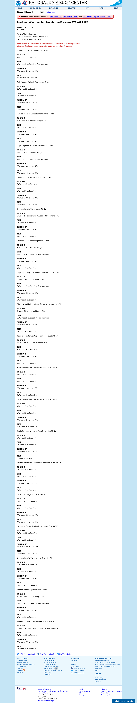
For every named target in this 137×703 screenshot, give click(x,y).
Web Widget (20, 672)
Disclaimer (82, 689)
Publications (47, 674)
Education (72, 8)
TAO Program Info (49, 661)
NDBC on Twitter (66, 654)
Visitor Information (100, 680)
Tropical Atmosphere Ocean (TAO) (105, 666)
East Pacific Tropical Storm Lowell (97, 16)
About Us (97, 676)
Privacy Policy (105, 689)
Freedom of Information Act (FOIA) (111, 691)
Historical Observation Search (25, 664)
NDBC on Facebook (27, 654)
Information (54, 8)
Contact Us (98, 682)
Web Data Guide (49, 668)
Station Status (48, 672)
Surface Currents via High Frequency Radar (107, 664)
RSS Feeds (20, 670)
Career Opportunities (107, 695)
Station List (50, 12)
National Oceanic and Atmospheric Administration (53, 691)
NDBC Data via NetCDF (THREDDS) (105, 663)
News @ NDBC (75, 666)
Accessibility (104, 693)
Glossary (81, 695)
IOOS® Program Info (50, 664)
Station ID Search (24, 12)
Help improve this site (123, 701)
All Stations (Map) (22, 661)
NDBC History (99, 678)
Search (101, 8)
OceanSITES (98, 668)
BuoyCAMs (20, 668)
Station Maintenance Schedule (53, 670)
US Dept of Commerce (44, 689)
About (115, 8)
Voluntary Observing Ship (51, 666)
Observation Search (22, 663)
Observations (35, 8)
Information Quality (84, 691)
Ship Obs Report (21, 666)
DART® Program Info (50, 663)
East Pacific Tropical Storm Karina (64, 16)
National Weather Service (45, 693)
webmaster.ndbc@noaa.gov (46, 701)
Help (80, 693)
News (87, 8)
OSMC (96, 670)
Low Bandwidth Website (102, 661)
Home (20, 8)
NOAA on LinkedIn (47, 654)
